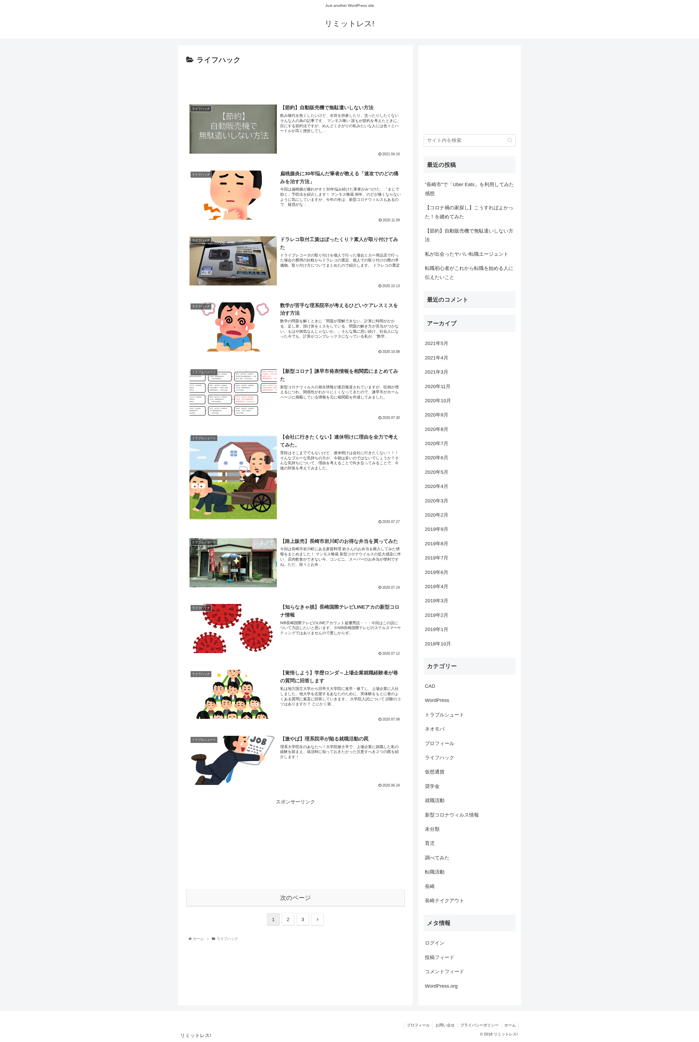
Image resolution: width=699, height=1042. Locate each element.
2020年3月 (436, 500)
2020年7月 (436, 443)
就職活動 (435, 800)
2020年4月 (436, 486)
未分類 (432, 829)
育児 (430, 843)
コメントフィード (444, 971)
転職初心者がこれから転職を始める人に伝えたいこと (469, 273)
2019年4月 (436, 586)
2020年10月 (438, 400)
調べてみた (437, 858)
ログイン (435, 943)
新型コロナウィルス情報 (452, 814)
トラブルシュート (444, 715)
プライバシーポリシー (479, 1025)
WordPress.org (441, 986)
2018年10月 (438, 643)
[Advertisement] (295, 81)
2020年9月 (436, 415)
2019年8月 (436, 543)
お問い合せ (445, 1025)
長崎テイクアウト (444, 900)
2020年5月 (436, 472)
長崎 (430, 886)
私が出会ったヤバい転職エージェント (466, 254)
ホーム (510, 1025)
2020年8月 (436, 429)
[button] (510, 140)
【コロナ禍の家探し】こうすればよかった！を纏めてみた (469, 212)
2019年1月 (436, 629)
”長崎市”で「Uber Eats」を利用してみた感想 (469, 189)
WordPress (437, 700)
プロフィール (439, 743)
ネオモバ (435, 729)
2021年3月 (436, 372)
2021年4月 (436, 358)
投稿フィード (439, 957)
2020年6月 (436, 457)
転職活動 (435, 872)
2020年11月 (438, 386)
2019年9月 (436, 529)
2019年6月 (436, 572)
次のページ (295, 897)
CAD (430, 686)
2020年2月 (436, 515)
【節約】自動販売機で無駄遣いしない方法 (469, 235)
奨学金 (432, 786)
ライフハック (439, 757)
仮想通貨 (435, 772)
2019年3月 (436, 600)
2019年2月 (436, 615)
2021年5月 (436, 343)
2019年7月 (436, 558)
